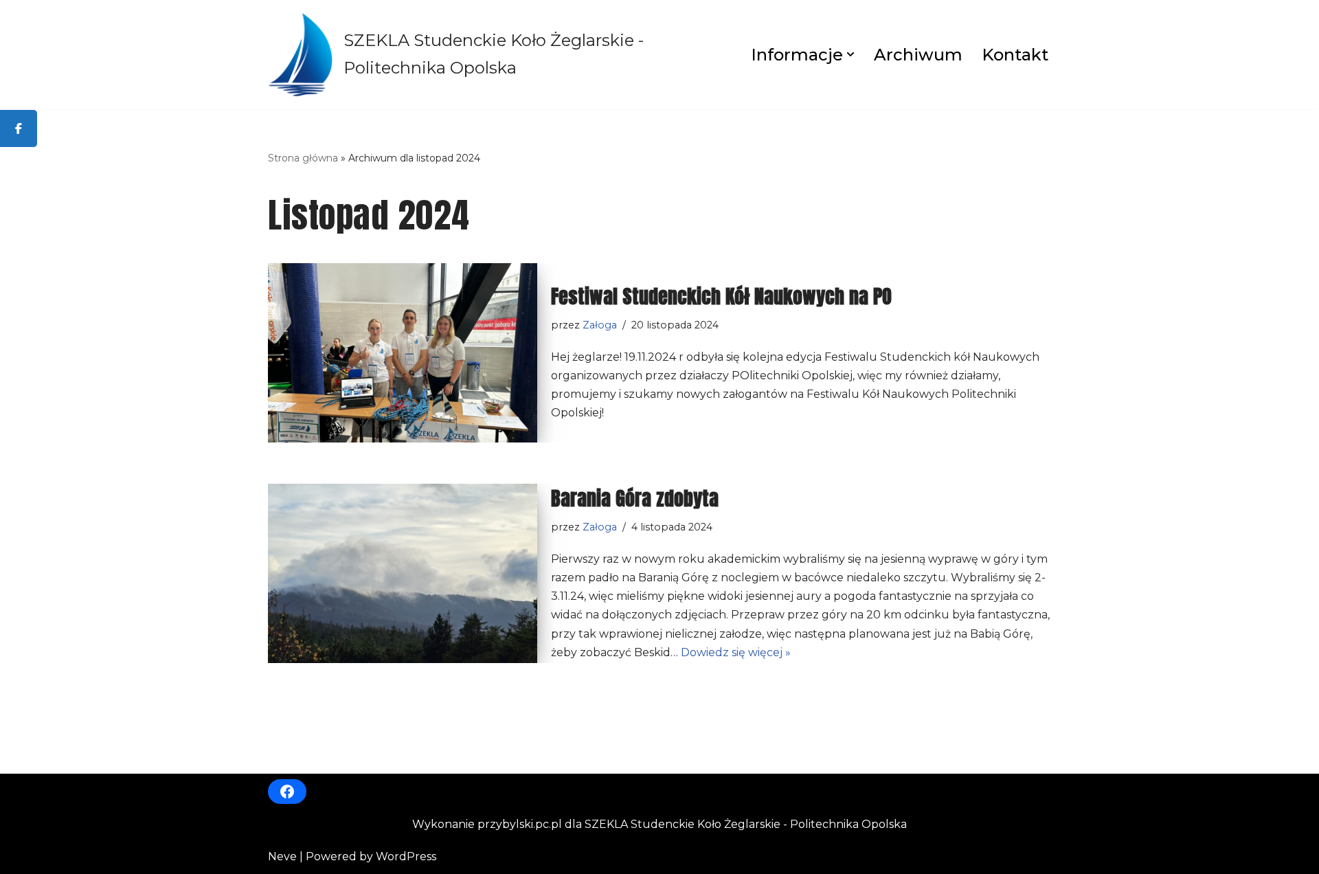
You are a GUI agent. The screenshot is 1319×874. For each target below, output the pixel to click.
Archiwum (918, 55)
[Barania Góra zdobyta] (402, 573)
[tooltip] (18, 128)
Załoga (600, 325)
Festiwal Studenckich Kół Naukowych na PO (721, 296)
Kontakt (1015, 55)
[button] (850, 54)
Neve (282, 856)
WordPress (406, 856)
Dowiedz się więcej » (736, 652)
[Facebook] (287, 791)
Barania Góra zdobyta (635, 498)
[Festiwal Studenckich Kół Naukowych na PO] (402, 352)
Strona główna (303, 158)
